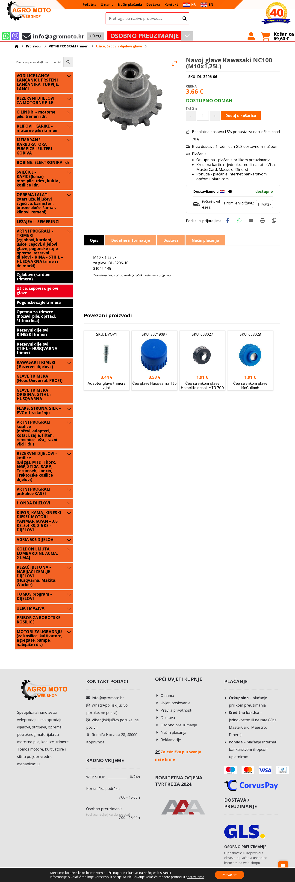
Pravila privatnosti (176, 710)
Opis (94, 240)
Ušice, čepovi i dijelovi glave (37, 290)
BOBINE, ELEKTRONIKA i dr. (44, 162)
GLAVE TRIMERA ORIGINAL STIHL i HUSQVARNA (34, 394)
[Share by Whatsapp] (239, 220)
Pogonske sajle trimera (39, 302)
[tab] (94, 240)
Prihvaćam (229, 875)
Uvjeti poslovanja (175, 702)
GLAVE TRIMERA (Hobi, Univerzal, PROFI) (39, 378)
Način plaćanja (173, 732)
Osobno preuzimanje (179, 725)
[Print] (262, 220)
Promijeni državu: (239, 203)
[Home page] (16, 46)
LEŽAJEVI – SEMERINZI (38, 221)
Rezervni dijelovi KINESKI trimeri (32, 332)
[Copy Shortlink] (274, 220)
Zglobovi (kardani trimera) (33, 277)
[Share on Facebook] (228, 220)
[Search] (185, 18)
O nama (167, 695)
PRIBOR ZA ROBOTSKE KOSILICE (38, 620)
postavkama (195, 877)
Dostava (168, 717)
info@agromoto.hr (108, 697)
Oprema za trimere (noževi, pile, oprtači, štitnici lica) (36, 316)
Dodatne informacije (130, 240)
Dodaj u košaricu (240, 115)
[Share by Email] (251, 220)
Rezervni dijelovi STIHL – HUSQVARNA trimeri (37, 348)
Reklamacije (171, 739)
